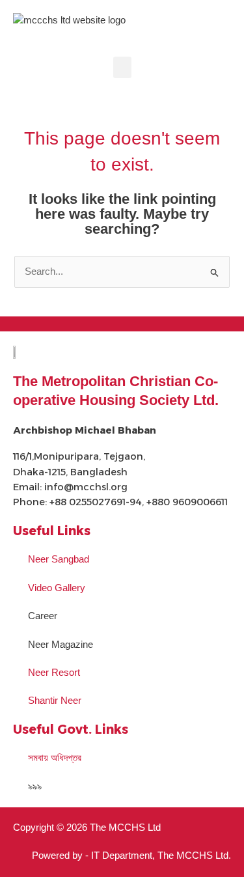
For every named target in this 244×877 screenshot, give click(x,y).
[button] (122, 67)
